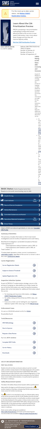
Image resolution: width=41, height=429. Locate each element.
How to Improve (7, 328)
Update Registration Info (9, 276)
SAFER (7, 300)
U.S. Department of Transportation (20, 421)
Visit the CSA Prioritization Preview (24, 42)
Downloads (5, 353)
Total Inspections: (6, 244)
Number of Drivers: (26, 52)
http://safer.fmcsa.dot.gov (8, 412)
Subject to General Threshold (11, 271)
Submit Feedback (30, 426)
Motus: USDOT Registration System (21, 295)
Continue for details (13, 256)
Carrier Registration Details (10, 265)
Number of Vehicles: (26, 50)
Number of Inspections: (27, 54)
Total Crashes (5, 249)
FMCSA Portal (34, 304)
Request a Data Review (9, 333)
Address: (23, 47)
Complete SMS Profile (8, 342)
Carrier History (6, 347)
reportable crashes (7, 254)
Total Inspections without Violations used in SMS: (21, 246)
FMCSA (29, 311)
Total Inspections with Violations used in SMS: (20, 247)
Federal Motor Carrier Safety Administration (16, 423)
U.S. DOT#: (4, 49)
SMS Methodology (7, 323)
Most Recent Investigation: (9, 242)
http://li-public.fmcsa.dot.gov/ (28, 413)
